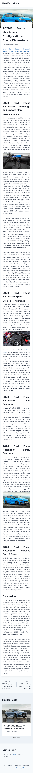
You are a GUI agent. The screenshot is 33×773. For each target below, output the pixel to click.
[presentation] (16, 713)
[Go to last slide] (4, 720)
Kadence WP (20, 768)
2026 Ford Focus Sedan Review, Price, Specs (7, 684)
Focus (5, 25)
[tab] (13, 737)
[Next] (28, 720)
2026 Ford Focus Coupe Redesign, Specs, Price (25, 684)
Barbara (6, 44)
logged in (15, 754)
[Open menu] (29, 3)
